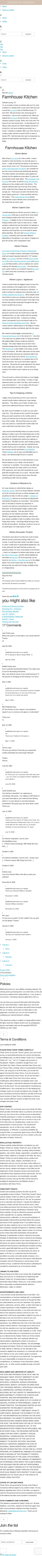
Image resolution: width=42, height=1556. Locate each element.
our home (13, 110)
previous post (7, 621)
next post (15, 621)
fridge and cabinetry (31, 181)
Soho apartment (31, 356)
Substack (8, 957)
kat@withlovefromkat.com (17, 1511)
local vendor (22, 266)
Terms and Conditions (7, 975)
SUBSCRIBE (29, 1542)
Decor (11, 92)
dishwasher (9, 349)
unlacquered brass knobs (22, 261)
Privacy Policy (5, 970)
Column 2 (5, 953)
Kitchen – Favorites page (20, 560)
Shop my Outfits (8, 10)
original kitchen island (21, 197)
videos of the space (11, 555)
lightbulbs (10, 452)
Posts (4, 17)
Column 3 (5, 961)
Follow (4, 21)
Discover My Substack (21, 2)
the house (13, 118)
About (4, 6)
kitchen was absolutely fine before (14, 168)
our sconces (11, 258)
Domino (15, 557)
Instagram (8, 965)
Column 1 (5, 944)
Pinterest (5, 220)
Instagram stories (8, 490)
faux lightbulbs (30, 449)
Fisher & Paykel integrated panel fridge (15, 323)
